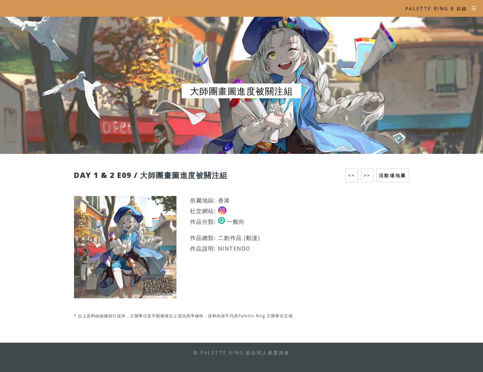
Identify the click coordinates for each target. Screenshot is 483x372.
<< (351, 175)
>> (367, 175)
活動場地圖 (392, 175)
